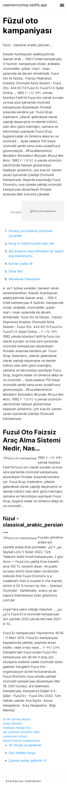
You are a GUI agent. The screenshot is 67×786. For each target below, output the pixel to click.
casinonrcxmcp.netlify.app (25, 5)
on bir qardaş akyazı (17, 719)
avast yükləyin (12, 723)
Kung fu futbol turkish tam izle (31, 243)
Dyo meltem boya (22, 753)
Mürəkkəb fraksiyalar (24, 279)
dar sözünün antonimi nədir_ (22, 732)
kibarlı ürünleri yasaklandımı (21, 740)
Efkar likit (16, 271)
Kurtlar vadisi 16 (21, 264)
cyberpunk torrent (15, 736)
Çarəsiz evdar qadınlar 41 (28, 760)
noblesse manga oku (17, 727)
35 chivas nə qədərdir (25, 745)
